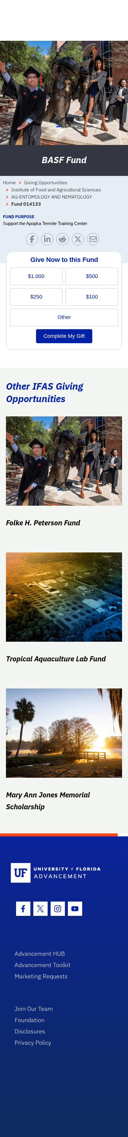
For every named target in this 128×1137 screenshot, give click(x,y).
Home (9, 182)
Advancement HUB (40, 953)
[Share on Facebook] (33, 240)
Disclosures (30, 1031)
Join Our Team (34, 1009)
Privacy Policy (33, 1042)
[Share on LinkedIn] (48, 240)
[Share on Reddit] (63, 240)
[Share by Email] (94, 240)
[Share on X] (79, 240)
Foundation (29, 1020)
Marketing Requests (41, 976)
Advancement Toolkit (43, 965)
